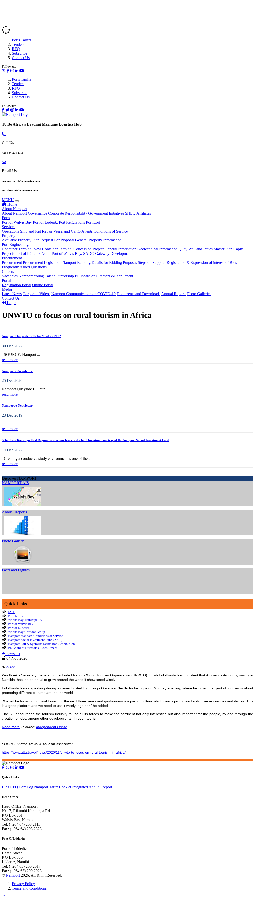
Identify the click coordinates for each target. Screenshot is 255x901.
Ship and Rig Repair (36, 231)
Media (7, 289)
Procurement (12, 258)
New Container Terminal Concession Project (68, 249)
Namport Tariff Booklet (52, 787)
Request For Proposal (57, 240)
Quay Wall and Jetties (196, 249)
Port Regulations (72, 222)
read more (10, 360)
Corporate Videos (36, 294)
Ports (6, 218)
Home (11, 204)
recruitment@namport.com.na (20, 190)
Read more (11, 727)
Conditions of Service (111, 231)
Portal (6, 280)
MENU (8, 200)
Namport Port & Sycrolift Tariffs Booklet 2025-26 (41, 644)
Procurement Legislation (42, 262)
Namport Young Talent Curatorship (46, 276)
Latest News (12, 294)
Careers (8, 271)
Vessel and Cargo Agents (73, 231)
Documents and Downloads (138, 294)
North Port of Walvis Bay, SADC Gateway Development (86, 253)
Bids (5, 787)
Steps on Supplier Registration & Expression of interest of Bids (187, 262)
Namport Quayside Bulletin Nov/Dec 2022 (31, 336)
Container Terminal (17, 249)
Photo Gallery (13, 541)
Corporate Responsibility (67, 213)
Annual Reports (173, 294)
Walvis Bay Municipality (25, 620)
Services (8, 227)
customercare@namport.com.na (21, 180)
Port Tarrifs (15, 616)
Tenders (18, 44)
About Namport (14, 209)
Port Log (93, 222)
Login (11, 303)
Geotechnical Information (157, 249)
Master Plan (223, 249)
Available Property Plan (20, 240)
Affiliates (143, 213)
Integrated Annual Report (92, 787)
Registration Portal (16, 285)
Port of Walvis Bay (17, 222)
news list (12, 654)
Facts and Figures (16, 570)
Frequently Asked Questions (24, 267)
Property (8, 236)
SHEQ (130, 213)
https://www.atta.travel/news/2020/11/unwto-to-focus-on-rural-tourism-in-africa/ (64, 752)
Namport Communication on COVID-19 (83, 294)
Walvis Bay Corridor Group (26, 632)
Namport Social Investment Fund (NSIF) (35, 640)
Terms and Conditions (29, 888)
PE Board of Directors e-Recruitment (104, 276)
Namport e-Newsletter (17, 371)
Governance (37, 213)
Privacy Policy (23, 884)
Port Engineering (15, 244)
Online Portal (42, 285)
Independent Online (51, 727)
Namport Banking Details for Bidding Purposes (99, 262)
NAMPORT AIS (15, 483)
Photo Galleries (199, 294)
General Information (120, 249)
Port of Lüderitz (45, 222)
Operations (10, 231)
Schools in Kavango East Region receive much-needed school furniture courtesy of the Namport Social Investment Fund (85, 440)
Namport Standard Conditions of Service (35, 636)
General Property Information (98, 240)
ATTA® (10, 667)
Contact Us (21, 58)
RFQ (16, 49)
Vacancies (10, 276)
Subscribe (19, 53)
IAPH (11, 612)
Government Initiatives (106, 213)
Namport (13, 875)
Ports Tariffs (21, 40)
